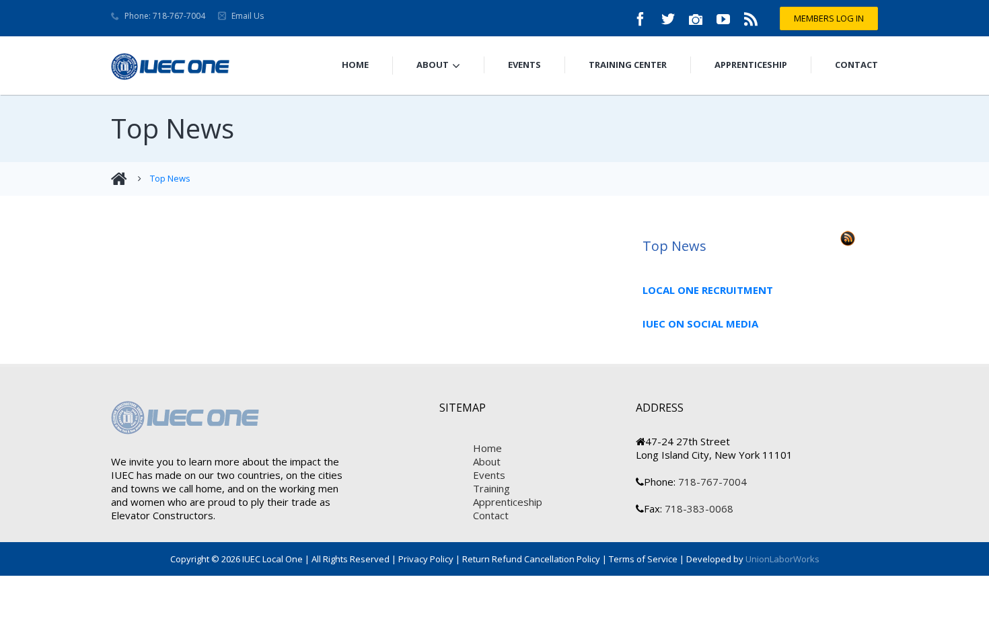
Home (355, 65)
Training (491, 488)
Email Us (247, 16)
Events (524, 65)
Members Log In (829, 18)
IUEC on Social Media (700, 323)
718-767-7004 (711, 481)
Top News (170, 178)
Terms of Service (643, 559)
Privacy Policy (425, 559)
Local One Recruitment (708, 290)
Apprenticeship (751, 65)
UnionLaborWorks (781, 559)
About (432, 65)
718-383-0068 (697, 508)
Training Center (628, 65)
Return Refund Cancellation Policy (531, 559)
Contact (856, 65)
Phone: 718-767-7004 (164, 16)
